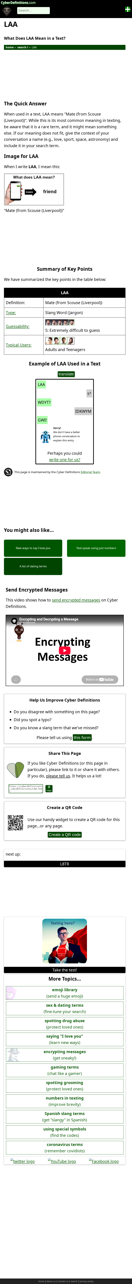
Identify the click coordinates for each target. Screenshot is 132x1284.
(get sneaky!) (65, 1055)
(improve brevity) (65, 1101)
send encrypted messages (76, 600)
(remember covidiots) (65, 1148)
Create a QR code (65, 834)
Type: (11, 312)
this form (82, 737)
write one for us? (64, 459)
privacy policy (87, 1281)
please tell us (58, 776)
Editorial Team (90, 472)
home (10, 47)
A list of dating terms (33, 566)
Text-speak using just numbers (96, 548)
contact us (63, 1281)
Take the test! (64, 970)
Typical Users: (18, 345)
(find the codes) (64, 1132)
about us (51, 1281)
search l (22, 47)
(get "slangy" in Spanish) (64, 1117)
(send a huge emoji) (64, 993)
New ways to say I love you (33, 548)
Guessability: (17, 326)
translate (66, 374)
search (74, 1281)
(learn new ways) (64, 1039)
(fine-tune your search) (65, 1008)
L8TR (64, 864)
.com (18, 2)
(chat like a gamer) (64, 1070)
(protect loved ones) (65, 1024)
